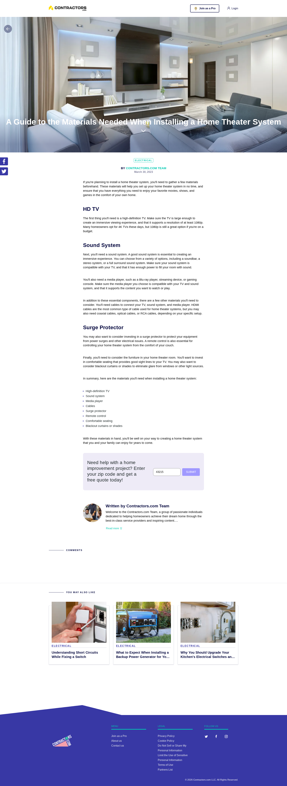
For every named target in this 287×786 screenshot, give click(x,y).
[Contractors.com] (67, 9)
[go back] (8, 29)
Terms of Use (165, 764)
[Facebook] (216, 736)
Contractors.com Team (146, 168)
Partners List (165, 769)
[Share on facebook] (4, 161)
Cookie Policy (166, 740)
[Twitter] (206, 736)
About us (116, 740)
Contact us (117, 745)
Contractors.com (202, 779)
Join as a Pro (119, 736)
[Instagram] (226, 736)
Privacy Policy (166, 736)
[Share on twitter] (4, 171)
